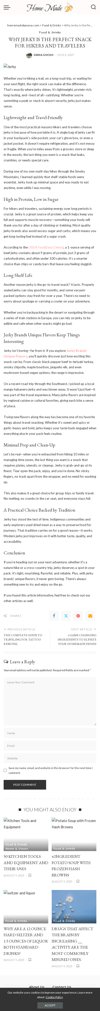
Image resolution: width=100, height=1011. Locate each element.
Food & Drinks (50, 32)
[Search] (93, 7)
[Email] (90, 616)
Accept (50, 1005)
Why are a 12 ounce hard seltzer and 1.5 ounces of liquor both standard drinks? (26, 941)
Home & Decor (16, 848)
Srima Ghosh (43, 54)
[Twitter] (66, 616)
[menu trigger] (8, 7)
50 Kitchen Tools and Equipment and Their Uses (26, 862)
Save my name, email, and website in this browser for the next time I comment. (50, 770)
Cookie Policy (54, 997)
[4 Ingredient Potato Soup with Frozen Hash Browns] (74, 834)
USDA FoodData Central (46, 247)
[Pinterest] (78, 616)
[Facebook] (54, 616)
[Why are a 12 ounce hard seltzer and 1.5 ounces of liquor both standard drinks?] (26, 906)
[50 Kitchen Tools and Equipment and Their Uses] (26, 834)
